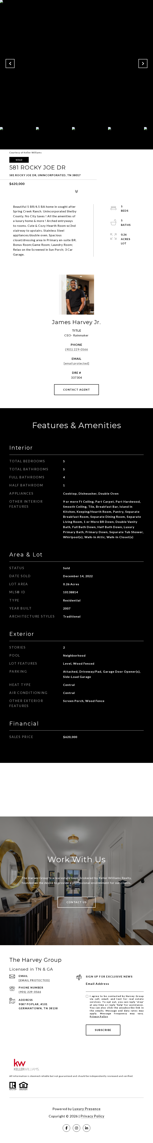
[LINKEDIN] (86, 1128)
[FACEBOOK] (66, 1128)
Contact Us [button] (76, 902)
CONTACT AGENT (76, 389)
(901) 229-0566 (76, 349)
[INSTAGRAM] (76, 1128)
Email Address (97, 983)
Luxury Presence (87, 1109)
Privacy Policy (99, 1016)
